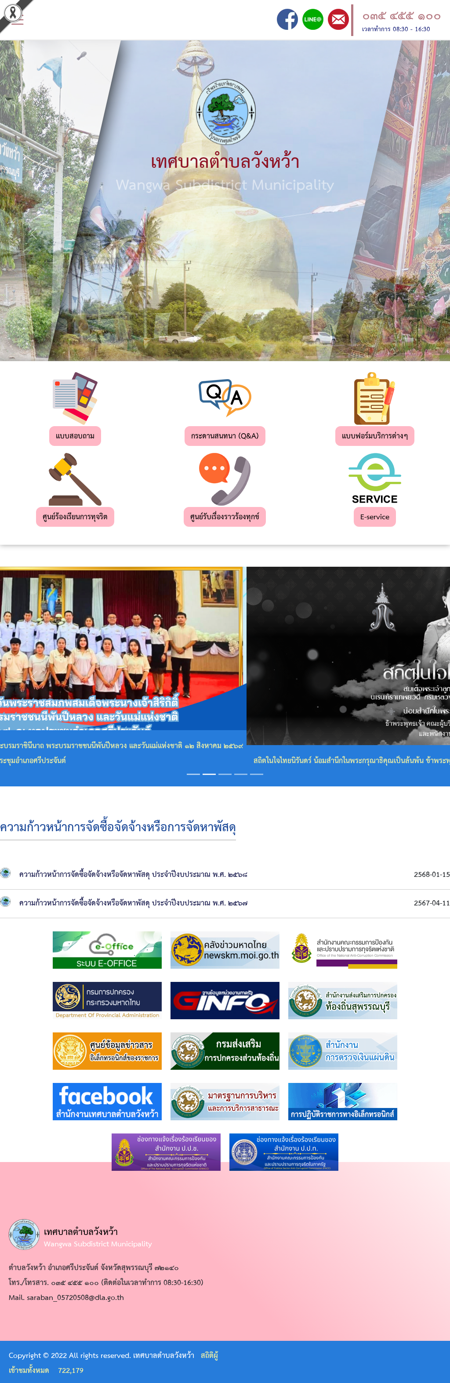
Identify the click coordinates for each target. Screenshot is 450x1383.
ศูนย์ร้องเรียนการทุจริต (75, 517)
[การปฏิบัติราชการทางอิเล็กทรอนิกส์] (342, 1101)
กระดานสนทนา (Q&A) (225, 436)
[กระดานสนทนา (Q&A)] (225, 398)
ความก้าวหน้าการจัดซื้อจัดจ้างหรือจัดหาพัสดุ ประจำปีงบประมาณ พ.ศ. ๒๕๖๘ (133, 875)
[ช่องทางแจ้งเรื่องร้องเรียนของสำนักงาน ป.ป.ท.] (283, 1152)
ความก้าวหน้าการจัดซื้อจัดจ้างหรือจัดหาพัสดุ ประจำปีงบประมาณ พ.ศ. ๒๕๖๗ (133, 903)
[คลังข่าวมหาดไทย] (225, 950)
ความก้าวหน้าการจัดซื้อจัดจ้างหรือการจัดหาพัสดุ (118, 828)
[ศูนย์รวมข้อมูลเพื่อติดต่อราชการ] (226, 1000)
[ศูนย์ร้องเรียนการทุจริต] (75, 479)
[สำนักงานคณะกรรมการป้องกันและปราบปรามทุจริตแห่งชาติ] (342, 950)
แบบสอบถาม (75, 436)
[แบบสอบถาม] (75, 398)
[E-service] (374, 479)
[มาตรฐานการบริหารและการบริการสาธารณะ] (225, 1101)
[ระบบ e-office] (107, 950)
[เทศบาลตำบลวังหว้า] (287, 19)
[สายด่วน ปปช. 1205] (166, 1152)
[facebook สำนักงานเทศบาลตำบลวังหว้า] (107, 1101)
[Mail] (338, 19)
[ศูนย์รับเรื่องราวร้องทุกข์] (225, 479)
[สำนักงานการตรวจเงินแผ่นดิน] (342, 1051)
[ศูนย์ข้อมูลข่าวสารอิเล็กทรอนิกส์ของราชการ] (107, 1051)
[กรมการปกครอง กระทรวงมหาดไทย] (107, 1000)
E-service (374, 517)
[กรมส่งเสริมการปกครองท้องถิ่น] (225, 1051)
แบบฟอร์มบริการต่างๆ (375, 436)
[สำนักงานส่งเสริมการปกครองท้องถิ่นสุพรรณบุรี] (342, 1000)
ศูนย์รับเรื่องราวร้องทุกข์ (224, 517)
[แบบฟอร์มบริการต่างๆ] (374, 398)
